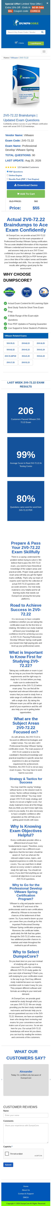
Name (6, 1111)
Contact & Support (26, 1194)
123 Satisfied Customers (28, 167)
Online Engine (15, 175)
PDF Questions (16, 172)
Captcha (7, 1146)
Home (6, 58)
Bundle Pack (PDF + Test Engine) (24, 179)
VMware (14, 58)
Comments (8, 1121)
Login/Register (36, 43)
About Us (26, 1190)
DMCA (26, 1197)
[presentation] (50, 1079)
